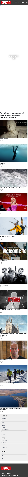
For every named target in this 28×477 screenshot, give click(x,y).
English (26, 2)
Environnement (5, 429)
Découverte (4, 418)
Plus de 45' (4, 447)
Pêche (3, 423)
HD (2, 456)
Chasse (3, 420)
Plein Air (3, 427)
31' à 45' (3, 445)
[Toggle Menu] (16, 2)
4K (2, 453)
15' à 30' (3, 442)
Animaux (3, 434)
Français (22, 2)
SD (2, 458)
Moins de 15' (4, 440)
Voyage (3, 431)
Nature (3, 425)
